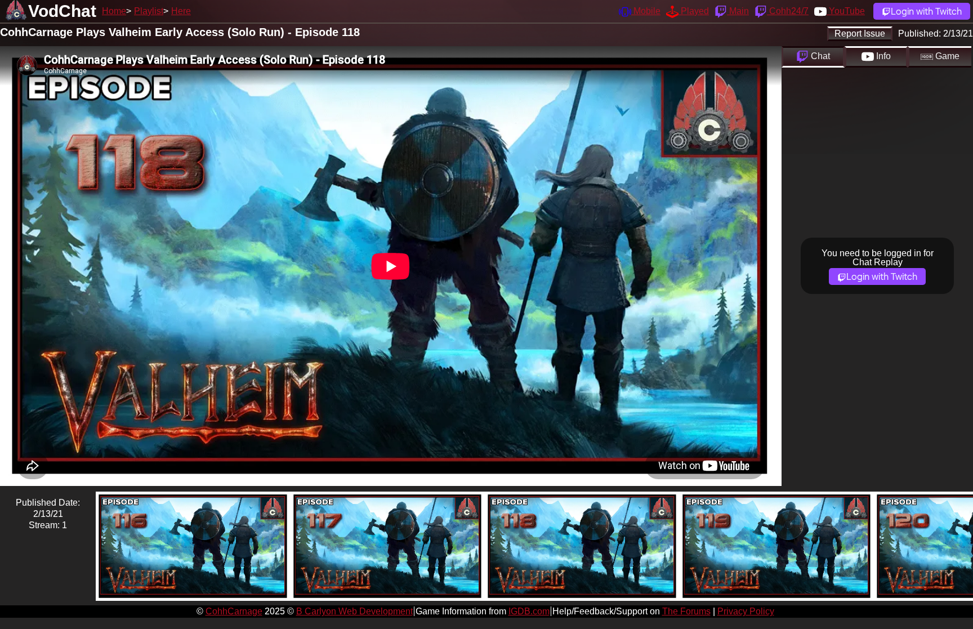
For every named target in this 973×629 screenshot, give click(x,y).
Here (181, 11)
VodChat (62, 11)
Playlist (148, 11)
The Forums (686, 611)
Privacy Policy (745, 611)
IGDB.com (529, 611)
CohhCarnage (234, 611)
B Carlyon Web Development (354, 611)
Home (114, 11)
